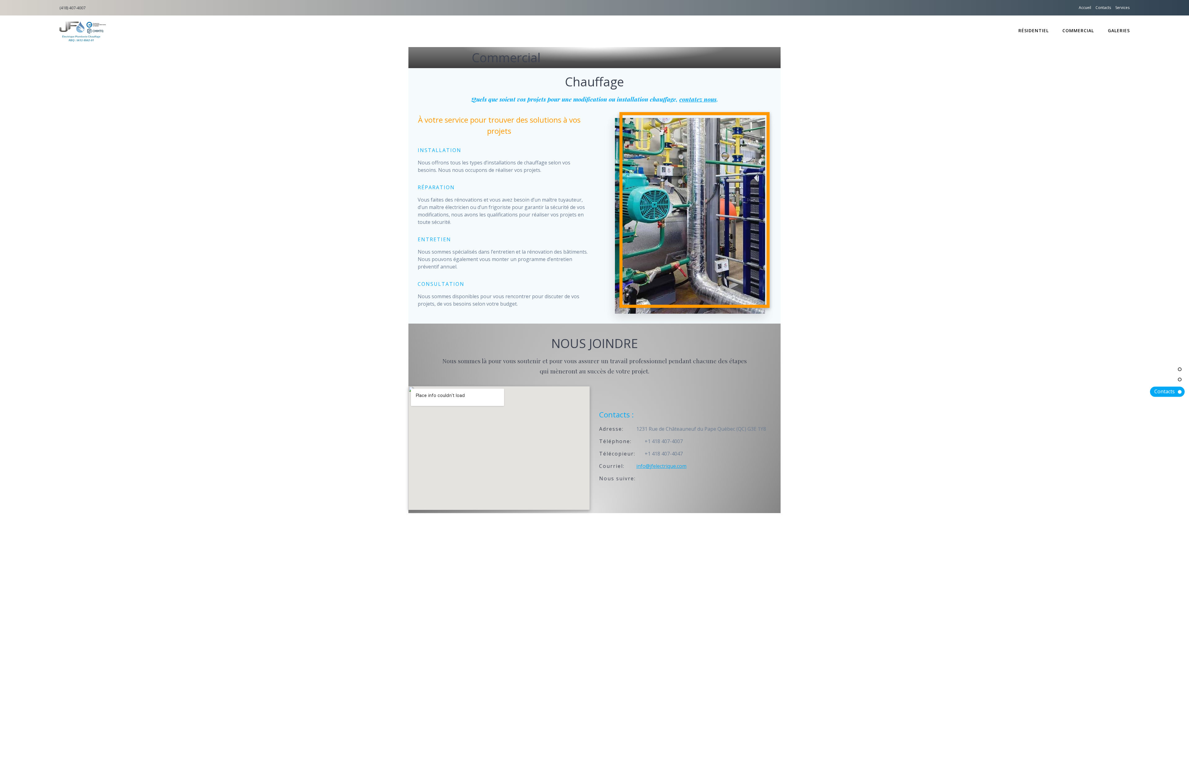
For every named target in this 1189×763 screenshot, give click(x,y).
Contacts (1103, 7)
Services (1122, 7)
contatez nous (697, 99)
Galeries (1119, 30)
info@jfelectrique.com (661, 466)
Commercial (1078, 30)
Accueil (1085, 7)
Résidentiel (1033, 30)
